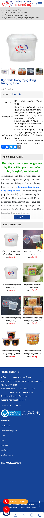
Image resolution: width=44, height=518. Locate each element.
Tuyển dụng (5, 450)
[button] (41, 72)
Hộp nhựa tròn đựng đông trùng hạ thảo (11, 352)
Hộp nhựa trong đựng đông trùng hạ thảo (11, 253)
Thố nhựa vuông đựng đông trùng (11, 286)
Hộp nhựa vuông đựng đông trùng (11, 319)
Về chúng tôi (5, 426)
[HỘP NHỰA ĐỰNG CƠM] (7, 4)
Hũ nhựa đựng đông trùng (32, 253)
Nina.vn (33, 504)
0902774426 (17, 501)
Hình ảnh (4, 445)
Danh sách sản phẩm (9, 431)
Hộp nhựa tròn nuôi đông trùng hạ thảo (32, 352)
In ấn (3, 435)
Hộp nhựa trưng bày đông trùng (33, 286)
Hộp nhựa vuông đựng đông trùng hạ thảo (32, 319)
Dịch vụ (3, 440)
